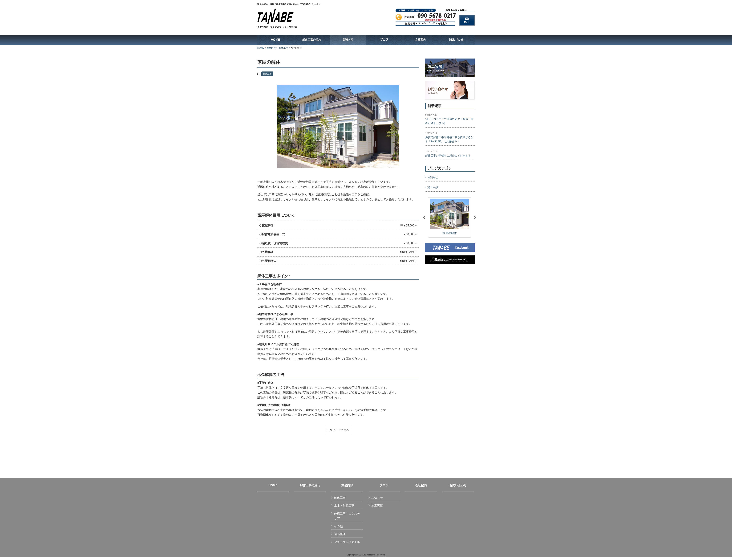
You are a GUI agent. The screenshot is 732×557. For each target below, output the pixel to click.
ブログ (384, 485)
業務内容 (271, 48)
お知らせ (432, 177)
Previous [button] (424, 217)
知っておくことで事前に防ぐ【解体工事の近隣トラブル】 (449, 119)
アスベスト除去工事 (347, 542)
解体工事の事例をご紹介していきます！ (449, 153)
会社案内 (421, 485)
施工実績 (432, 187)
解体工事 (283, 48)
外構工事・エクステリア (347, 516)
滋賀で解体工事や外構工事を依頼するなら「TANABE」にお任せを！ (449, 137)
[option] (338, 126)
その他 (338, 526)
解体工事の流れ (310, 485)
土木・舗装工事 (344, 505)
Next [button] (475, 217)
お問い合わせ (458, 485)
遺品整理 (340, 534)
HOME (260, 48)
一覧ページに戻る (338, 430)
